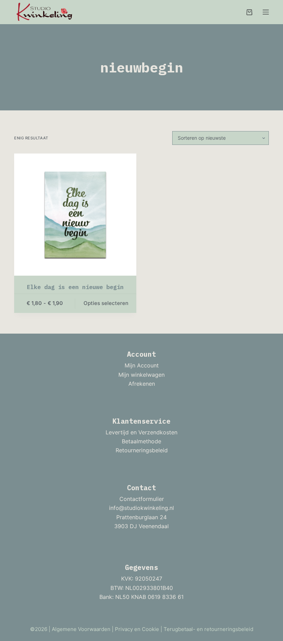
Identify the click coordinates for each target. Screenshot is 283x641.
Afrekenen (141, 383)
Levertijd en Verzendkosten (141, 432)
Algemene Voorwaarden (81, 629)
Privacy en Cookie (137, 629)
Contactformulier (141, 498)
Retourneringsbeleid (142, 450)
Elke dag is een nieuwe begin (75, 287)
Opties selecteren (106, 303)
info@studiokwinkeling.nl (141, 507)
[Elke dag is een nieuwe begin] (75, 215)
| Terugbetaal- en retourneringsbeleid (206, 629)
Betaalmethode (141, 441)
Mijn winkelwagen (141, 374)
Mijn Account (142, 365)
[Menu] (266, 12)
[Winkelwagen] (249, 12)
